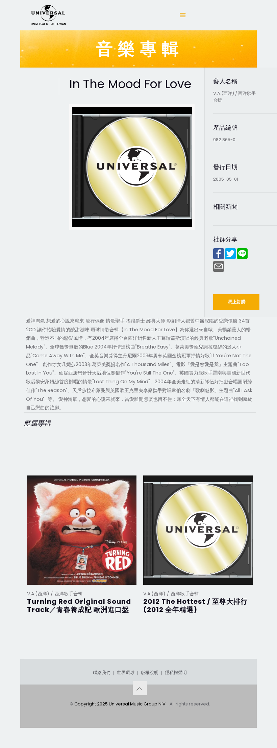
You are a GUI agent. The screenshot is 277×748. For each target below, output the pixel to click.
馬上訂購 (237, 302)
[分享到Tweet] (230, 257)
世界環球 (125, 672)
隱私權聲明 (176, 672)
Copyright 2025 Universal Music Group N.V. (121, 704)
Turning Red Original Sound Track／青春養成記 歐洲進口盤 (79, 605)
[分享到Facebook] (218, 257)
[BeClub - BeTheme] (48, 15)
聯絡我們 (101, 672)
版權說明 (149, 672)
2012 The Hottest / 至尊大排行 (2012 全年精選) (195, 605)
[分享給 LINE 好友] (242, 257)
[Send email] (218, 270)
